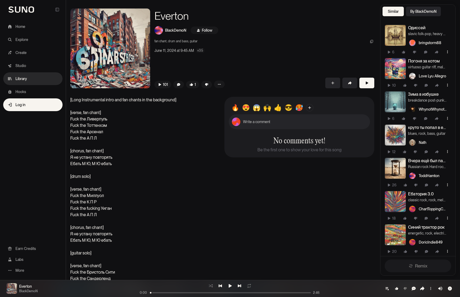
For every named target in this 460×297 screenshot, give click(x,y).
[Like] (403, 52)
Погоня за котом (424, 61)
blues (412, 133)
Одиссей (416, 27)
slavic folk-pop (419, 34)
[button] (110, 48)
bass (431, 133)
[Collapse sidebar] (57, 9)
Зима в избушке (423, 94)
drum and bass (178, 41)
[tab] (393, 11)
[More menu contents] (219, 84)
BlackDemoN (175, 30)
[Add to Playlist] (332, 83)
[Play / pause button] (395, 35)
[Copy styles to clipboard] (371, 41)
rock (422, 133)
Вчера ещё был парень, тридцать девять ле (427, 160)
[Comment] (425, 52)
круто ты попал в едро (427, 127)
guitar (194, 41)
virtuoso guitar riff (422, 67)
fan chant (160, 41)
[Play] (366, 83)
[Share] (436, 52)
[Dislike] (414, 52)
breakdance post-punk (426, 100)
